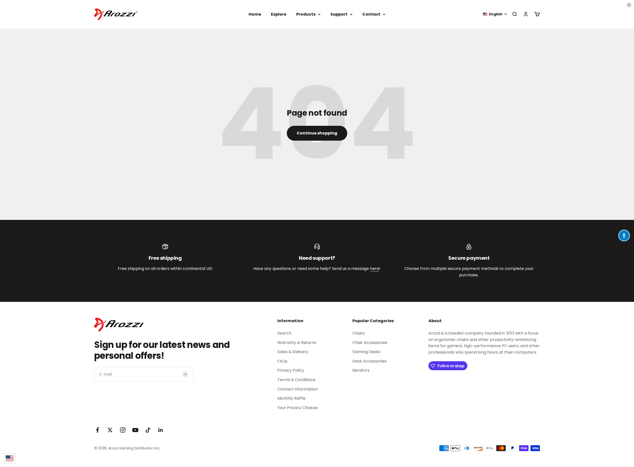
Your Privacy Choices (297, 408)
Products (306, 14)
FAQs (282, 361)
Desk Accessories (369, 361)
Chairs (358, 333)
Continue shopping (317, 133)
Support (338, 14)
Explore (278, 14)
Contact (371, 14)
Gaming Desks (366, 352)
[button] (495, 14)
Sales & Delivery (292, 352)
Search (284, 333)
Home (255, 14)
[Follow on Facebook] (97, 430)
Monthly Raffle (291, 398)
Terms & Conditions (296, 380)
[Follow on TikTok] (148, 430)
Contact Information (297, 389)
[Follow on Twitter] (110, 430)
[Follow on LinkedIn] (160, 430)
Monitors (361, 370)
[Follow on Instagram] (122, 430)
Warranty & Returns (296, 342)
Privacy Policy (290, 370)
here (374, 268)
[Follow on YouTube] (135, 430)
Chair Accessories (369, 342)
